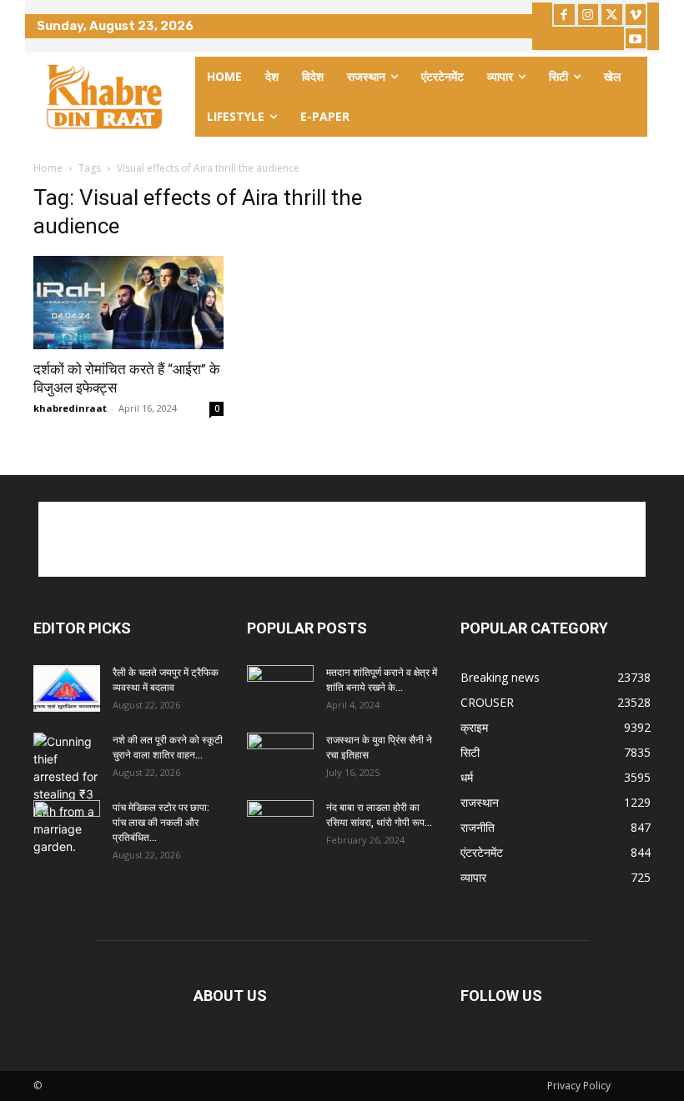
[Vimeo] (636, 15)
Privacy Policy (579, 1085)
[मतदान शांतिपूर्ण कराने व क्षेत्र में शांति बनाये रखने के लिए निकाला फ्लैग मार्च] (280, 688)
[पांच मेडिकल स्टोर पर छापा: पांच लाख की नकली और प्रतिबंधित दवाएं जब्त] (66, 823)
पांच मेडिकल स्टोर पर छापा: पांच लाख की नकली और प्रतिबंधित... (161, 822)
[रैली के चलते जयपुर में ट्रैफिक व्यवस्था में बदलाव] (66, 688)
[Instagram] (588, 15)
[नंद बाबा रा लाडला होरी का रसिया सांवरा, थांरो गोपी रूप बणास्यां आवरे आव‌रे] (280, 823)
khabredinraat (70, 408)
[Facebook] (564, 15)
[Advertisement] (342, 539)
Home (48, 168)
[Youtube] (636, 39)
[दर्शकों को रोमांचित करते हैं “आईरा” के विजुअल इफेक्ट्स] (128, 303)
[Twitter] (612, 15)
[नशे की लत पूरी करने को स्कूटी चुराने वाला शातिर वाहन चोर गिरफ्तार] (66, 794)
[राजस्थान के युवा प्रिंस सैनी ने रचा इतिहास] (280, 756)
